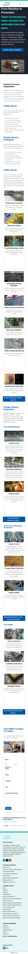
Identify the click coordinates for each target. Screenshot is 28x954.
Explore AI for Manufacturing (13, 519)
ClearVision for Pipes (8, 871)
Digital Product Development (10, 878)
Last (16, 764)
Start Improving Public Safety (13, 399)
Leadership (6, 927)
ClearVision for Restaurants (10, 873)
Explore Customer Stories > (10, 822)
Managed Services (8, 880)
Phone (7, 774)
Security (5, 945)
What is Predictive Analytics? (10, 913)
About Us (5, 925)
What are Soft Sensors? (9, 911)
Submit (8, 808)
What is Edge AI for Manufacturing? (12, 903)
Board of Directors (7, 930)
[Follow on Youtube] (10, 860)
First (6, 764)
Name (7, 759)
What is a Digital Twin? (9, 907)
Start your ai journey (12, 50)
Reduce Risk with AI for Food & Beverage (13, 618)
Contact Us (6, 934)
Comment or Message (11, 793)
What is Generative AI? (9, 896)
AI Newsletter (6, 894)
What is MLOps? (7, 909)
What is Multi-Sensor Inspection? (11, 915)
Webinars (5, 892)
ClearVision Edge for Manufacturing (12, 869)
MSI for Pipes (6, 875)
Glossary (5, 890)
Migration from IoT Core (9, 882)
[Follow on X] (7, 860)
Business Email (8, 767)
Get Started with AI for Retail (13, 712)
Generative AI (6, 867)
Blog (4, 888)
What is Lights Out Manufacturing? (12, 905)
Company (8, 781)
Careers (5, 932)
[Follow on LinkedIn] (4, 860)
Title (6, 787)
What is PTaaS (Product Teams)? (11, 917)
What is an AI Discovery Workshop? (12, 898)
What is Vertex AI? (8, 900)
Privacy (10, 945)
